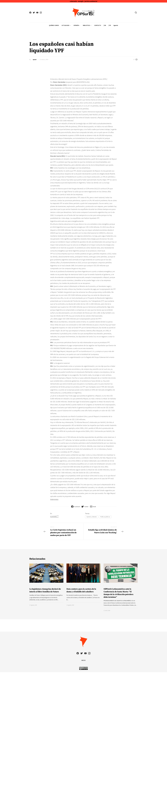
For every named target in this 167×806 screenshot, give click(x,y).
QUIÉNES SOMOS (54, 25)
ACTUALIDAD (65, 25)
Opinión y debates (91, 517)
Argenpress (54, 499)
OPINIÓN (76, 25)
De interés (54, 516)
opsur (35, 59)
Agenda (115, 25)
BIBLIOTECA (86, 25)
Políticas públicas (105, 517)
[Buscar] (136, 12)
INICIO (83, 660)
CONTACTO (97, 25)
